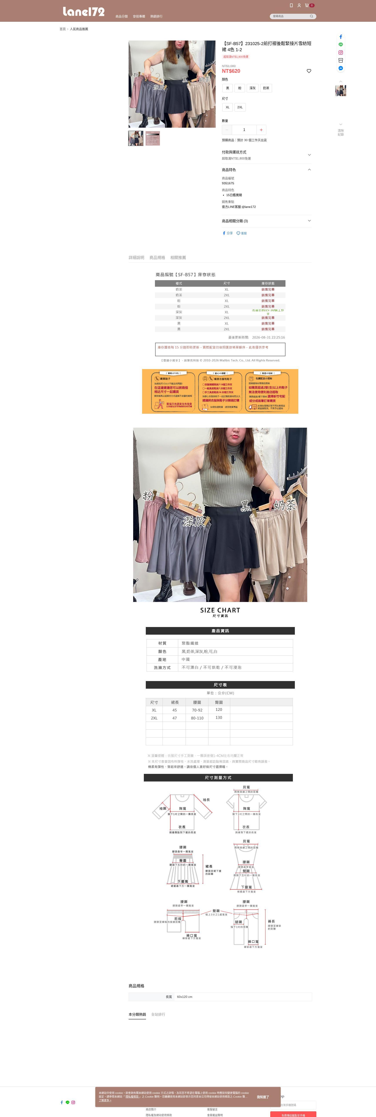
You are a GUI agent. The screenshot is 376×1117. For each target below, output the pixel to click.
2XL (240, 107)
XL (228, 107)
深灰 (253, 88)
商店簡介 (151, 1109)
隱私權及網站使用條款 (159, 1115)
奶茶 (266, 88)
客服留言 (212, 1109)
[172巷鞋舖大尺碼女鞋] (84, 11)
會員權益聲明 (215, 1115)
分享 (230, 233)
